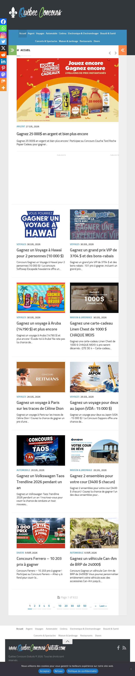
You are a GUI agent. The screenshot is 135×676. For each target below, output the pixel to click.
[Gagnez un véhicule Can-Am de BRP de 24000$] (94, 533)
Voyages (40, 33)
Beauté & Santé (108, 33)
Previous (109, 53)
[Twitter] (3, 41)
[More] (3, 87)
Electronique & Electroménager (83, 33)
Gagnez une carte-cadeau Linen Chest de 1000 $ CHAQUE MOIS (91, 329)
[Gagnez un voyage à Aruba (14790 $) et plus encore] (41, 298)
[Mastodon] (3, 74)
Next (116, 53)
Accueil (22, 33)
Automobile (51, 33)
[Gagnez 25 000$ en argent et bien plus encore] (68, 90)
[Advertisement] (41, 177)
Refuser (59, 671)
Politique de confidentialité (82, 671)
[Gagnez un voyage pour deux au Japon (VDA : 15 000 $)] (94, 377)
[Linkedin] (3, 61)
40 (78, 605)
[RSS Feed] (124, 648)
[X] (3, 48)
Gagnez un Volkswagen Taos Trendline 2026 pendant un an (40, 481)
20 (66, 605)
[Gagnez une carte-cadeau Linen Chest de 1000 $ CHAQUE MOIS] (94, 298)
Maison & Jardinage (68, 41)
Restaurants (86, 41)
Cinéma (62, 33)
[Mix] (3, 81)
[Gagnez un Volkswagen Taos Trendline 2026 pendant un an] (41, 450)
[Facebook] (3, 21)
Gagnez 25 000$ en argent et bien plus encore (52, 133)
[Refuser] (131, 669)
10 (59, 605)
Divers (97, 41)
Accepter (45, 671)
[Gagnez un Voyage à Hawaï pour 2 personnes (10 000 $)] (41, 224)
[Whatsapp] (3, 28)
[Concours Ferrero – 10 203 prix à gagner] (41, 533)
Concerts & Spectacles (46, 41)
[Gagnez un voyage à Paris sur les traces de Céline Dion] (41, 377)
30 (72, 605)
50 (84, 605)
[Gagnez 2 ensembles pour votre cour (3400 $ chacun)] (94, 450)
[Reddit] (3, 54)
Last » (103, 605)
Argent (31, 33)
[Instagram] (3, 35)
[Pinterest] (3, 68)
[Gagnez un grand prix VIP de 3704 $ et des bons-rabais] (94, 224)
